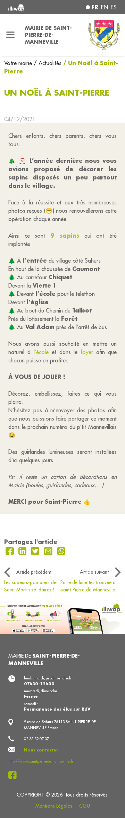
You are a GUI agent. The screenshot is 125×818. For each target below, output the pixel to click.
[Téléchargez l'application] (62, 617)
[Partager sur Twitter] (36, 550)
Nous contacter (41, 750)
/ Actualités (47, 63)
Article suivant (94, 572)
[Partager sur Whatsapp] (61, 550)
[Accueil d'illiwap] (28, 7)
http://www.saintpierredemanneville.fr (40, 761)
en (104, 7)
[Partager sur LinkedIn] (23, 550)
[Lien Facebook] (14, 775)
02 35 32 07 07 (36, 738)
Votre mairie (19, 63)
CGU (84, 806)
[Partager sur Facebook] (10, 550)
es (114, 7)
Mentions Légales (53, 806)
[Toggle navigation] (10, 35)
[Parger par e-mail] (49, 550)
